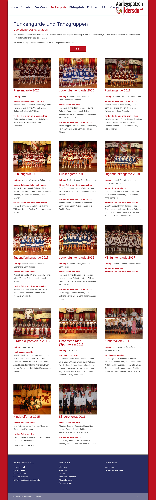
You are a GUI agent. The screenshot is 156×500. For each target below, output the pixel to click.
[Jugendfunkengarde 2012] (78, 240)
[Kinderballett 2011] (123, 323)
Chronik (62, 473)
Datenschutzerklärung (114, 470)
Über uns (63, 467)
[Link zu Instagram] (130, 7)
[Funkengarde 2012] (78, 156)
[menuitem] (14, 7)
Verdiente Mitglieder (67, 477)
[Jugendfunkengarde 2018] (123, 156)
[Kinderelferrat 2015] (32, 399)
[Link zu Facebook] (127, 7)
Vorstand (63, 470)
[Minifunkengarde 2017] (123, 240)
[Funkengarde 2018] (123, 73)
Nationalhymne (65, 483)
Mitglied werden (65, 480)
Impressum (109, 467)
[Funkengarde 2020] (32, 73)
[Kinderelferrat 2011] (78, 399)
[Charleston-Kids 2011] (78, 323)
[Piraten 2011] (32, 323)
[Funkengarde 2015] (32, 156)
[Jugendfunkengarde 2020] (78, 73)
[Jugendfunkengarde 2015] (32, 240)
